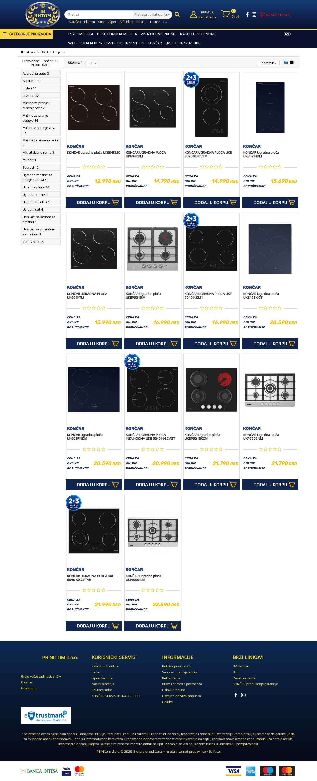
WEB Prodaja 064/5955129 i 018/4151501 (106, 43)
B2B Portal (241, 666)
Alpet (112, 22)
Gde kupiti (29, 688)
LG (165, 22)
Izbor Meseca (80, 34)
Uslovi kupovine (174, 690)
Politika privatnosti (176, 666)
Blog (236, 672)
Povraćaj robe (102, 690)
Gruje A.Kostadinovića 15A (41, 676)
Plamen (89, 22)
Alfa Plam (126, 22)
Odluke (167, 702)
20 (91, 63)
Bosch (140, 22)
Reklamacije (171, 678)
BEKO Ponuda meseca (117, 34)
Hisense (154, 22)
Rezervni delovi (244, 678)
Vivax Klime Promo (158, 34)
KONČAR (75, 22)
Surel (101, 22)
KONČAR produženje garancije (255, 684)
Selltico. (215, 751)
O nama (27, 682)
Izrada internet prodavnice (186, 751)
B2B (287, 34)
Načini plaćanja (103, 684)
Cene (96, 672)
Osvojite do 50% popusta (181, 696)
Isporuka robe (102, 678)
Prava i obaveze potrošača (182, 684)
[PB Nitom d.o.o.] (43, 14)
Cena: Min (267, 63)
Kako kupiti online (198, 34)
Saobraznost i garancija (179, 672)
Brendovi (27, 52)
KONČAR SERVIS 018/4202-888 (174, 43)
